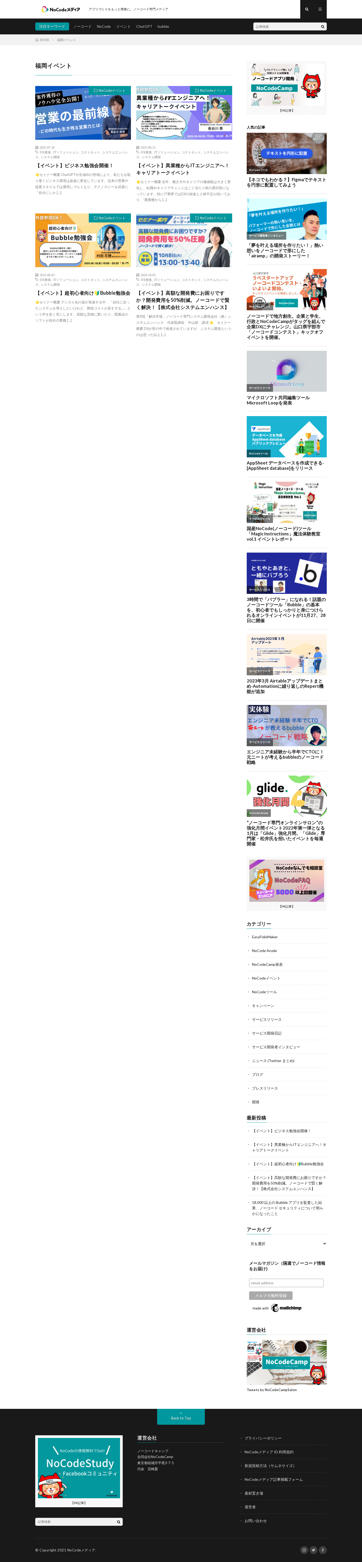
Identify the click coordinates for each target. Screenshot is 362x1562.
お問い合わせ (256, 1520)
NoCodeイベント (112, 90)
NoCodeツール (264, 992)
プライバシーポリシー (263, 1438)
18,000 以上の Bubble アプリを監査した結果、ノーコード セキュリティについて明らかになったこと (287, 1208)
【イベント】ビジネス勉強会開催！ (74, 165)
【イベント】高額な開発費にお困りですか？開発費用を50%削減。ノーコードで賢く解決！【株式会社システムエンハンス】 (182, 300)
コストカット (90, 152)
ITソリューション (65, 152)
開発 (255, 1102)
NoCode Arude (264, 950)
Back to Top (181, 1418)
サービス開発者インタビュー (276, 1047)
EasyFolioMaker (265, 937)
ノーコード (82, 26)
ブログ (257, 1074)
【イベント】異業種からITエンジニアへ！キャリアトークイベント (182, 168)
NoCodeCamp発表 (267, 964)
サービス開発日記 (267, 1033)
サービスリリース (267, 1019)
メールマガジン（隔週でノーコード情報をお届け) (287, 1266)
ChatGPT (144, 26)
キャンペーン (263, 1005)
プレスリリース (265, 1088)
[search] (323, 26)
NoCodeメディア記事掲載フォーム (274, 1479)
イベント (123, 26)
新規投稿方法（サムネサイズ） (271, 1465)
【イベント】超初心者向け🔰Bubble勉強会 (82, 293)
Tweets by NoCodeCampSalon (272, 1390)
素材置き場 (254, 1493)
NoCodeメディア (81, 1550)
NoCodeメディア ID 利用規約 (269, 1452)
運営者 (250, 1507)
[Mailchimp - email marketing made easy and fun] (277, 1312)
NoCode (104, 26)
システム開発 (50, 156)
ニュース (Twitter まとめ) (273, 1060)
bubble (163, 26)
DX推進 (45, 152)
